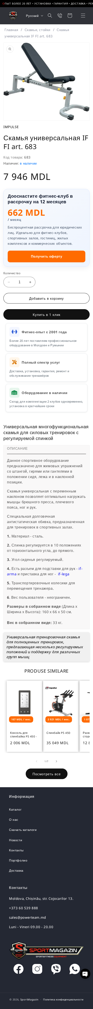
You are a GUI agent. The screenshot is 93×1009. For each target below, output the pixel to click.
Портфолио (18, 860)
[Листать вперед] (56, 761)
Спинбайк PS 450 (58, 733)
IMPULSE (11, 127)
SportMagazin (29, 999)
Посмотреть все (47, 774)
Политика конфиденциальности (63, 999)
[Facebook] (18, 970)
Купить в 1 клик (46, 314)
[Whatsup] (74, 970)
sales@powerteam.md (27, 917)
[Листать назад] (37, 761)
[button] (80, 15)
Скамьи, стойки (37, 29)
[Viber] (56, 970)
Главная (11, 29)
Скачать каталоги (23, 830)
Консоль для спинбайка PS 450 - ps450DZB (23, 735)
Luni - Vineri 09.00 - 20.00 (31, 927)
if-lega (64, 573)
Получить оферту (46, 256)
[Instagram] (37, 970)
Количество (11, 273)
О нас (13, 819)
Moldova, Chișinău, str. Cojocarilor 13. (41, 898)
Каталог (15, 809)
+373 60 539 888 (23, 908)
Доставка (16, 870)
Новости (15, 840)
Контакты (16, 850)
